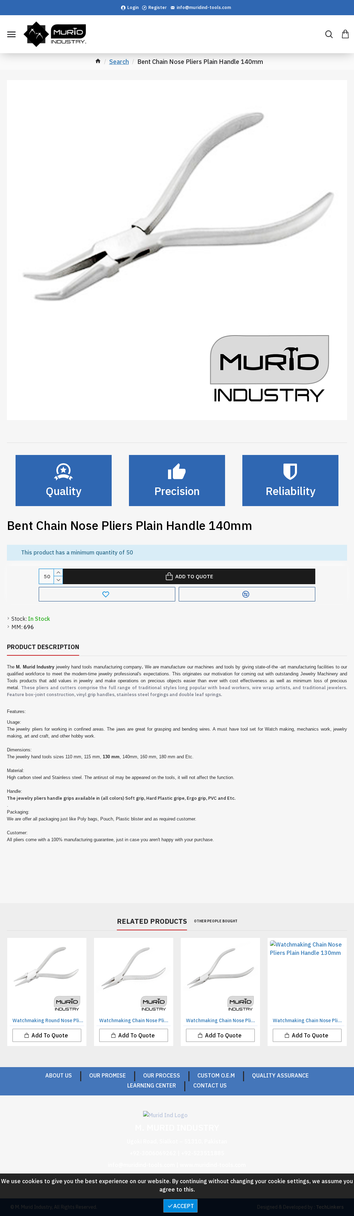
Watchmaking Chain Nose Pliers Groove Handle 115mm (135, 1020)
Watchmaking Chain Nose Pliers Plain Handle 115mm (222, 1020)
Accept (183, 1206)
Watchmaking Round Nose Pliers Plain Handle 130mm (48, 1020)
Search (119, 62)
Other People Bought (215, 921)
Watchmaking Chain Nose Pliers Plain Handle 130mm (308, 1020)
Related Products (152, 921)
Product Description (43, 647)
